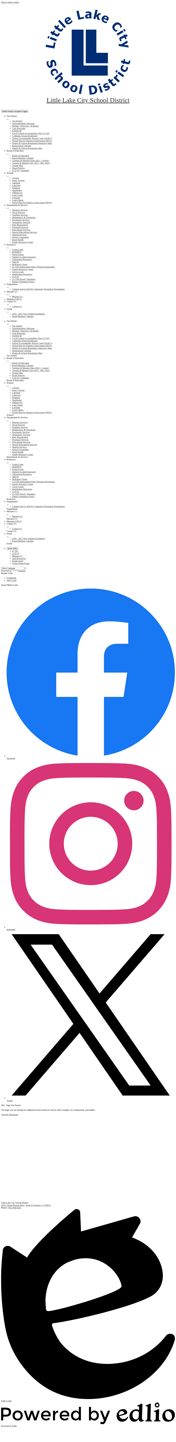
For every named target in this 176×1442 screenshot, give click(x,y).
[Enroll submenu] (8, 312)
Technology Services (21, 222)
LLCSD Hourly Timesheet (23, 279)
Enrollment (11, 578)
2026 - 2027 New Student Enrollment (28, 314)
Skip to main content (10, 2)
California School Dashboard (24, 136)
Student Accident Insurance (24, 257)
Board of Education (20, 156)
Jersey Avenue (18, 180)
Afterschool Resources (22, 259)
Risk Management (20, 225)
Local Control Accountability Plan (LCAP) (31, 133)
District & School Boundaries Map (27, 148)
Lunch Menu (17, 200)
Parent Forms (18, 254)
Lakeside (16, 198)
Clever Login (18, 272)
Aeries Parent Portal (20, 563)
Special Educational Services (24, 232)
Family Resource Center (22, 242)
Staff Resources (19, 558)
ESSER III (16, 131)
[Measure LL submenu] (8, 294)
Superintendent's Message (23, 123)
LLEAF (15, 277)
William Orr (17, 193)
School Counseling (20, 237)
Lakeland (16, 183)
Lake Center (17, 195)
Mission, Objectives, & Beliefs (25, 126)
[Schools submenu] (8, 176)
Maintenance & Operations (23, 217)
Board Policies (18, 168)
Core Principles (18, 128)
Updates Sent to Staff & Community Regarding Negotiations (38, 289)
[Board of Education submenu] (8, 361)
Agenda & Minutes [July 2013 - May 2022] (31, 163)
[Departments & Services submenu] (8, 208)
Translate (21, 571)
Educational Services (21, 230)
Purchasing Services (21, 220)
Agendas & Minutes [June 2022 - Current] (30, 160)
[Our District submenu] (8, 119)
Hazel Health (18, 240)
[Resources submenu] (8, 247)
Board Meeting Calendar (23, 158)
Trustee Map (17, 165)
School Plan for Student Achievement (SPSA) (32, 141)
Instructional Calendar (21, 146)
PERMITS (16, 252)
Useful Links (17, 249)
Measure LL (17, 296)
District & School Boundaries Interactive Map (32, 143)
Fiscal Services (18, 212)
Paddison (16, 188)
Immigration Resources (22, 274)
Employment (17, 561)
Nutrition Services (20, 215)
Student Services (19, 235)
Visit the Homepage (9, 1114)
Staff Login (11, 580)
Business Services (20, 210)
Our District (17, 121)
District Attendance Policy (23, 282)
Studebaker (17, 190)
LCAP (15, 551)
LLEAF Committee (20, 170)
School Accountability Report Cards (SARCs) (32, 138)
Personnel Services (20, 227)
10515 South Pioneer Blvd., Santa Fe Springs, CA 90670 (26, 1205)
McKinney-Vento (19, 264)
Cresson (15, 178)
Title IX (15, 262)
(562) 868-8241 (14, 1208)
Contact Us (17, 306)
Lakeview (16, 185)
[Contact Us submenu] (8, 304)
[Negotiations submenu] (8, 287)
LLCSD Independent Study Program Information (33, 267)
